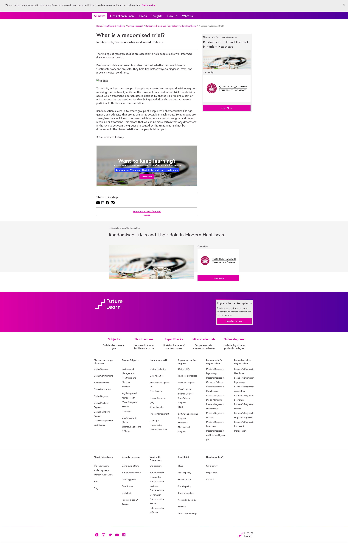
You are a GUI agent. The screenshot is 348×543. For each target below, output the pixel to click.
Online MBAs (184, 369)
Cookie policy (184, 486)
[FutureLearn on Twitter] (110, 534)
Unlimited (126, 493)
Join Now (226, 108)
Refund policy (184, 479)
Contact (210, 479)
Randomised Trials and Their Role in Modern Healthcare (170, 25)
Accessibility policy (187, 499)
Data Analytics (157, 375)
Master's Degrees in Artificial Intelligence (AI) (215, 435)
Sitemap (182, 506)
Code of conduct (186, 493)
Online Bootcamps (102, 389)
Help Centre (211, 472)
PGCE (180, 407)
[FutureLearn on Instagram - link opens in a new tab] (103, 534)
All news (99, 16)
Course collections (158, 429)
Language (126, 411)
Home (99, 25)
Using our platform (130, 465)
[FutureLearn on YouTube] (117, 534)
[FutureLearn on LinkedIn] (123, 534)
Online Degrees (101, 396)
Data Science (156, 391)
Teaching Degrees (186, 382)
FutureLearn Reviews (131, 472)
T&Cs (180, 465)
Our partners (155, 465)
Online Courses (101, 369)
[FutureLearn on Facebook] (97, 534)
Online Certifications (103, 375)
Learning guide (129, 479)
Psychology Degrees (187, 375)
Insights (157, 16)
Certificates (127, 486)
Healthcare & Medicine (114, 25)
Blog (96, 488)
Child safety (211, 465)
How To (172, 16)
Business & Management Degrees (184, 427)
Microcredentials (101, 382)
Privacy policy (184, 472)
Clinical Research (135, 25)
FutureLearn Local (122, 16)
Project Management (159, 413)
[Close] (344, 5)
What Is (187, 16)
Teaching (126, 386)
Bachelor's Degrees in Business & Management (244, 426)
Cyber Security (157, 407)
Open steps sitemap (187, 513)
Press (143, 16)
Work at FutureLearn (103, 474)
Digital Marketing (158, 369)
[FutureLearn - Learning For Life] (245, 534)
